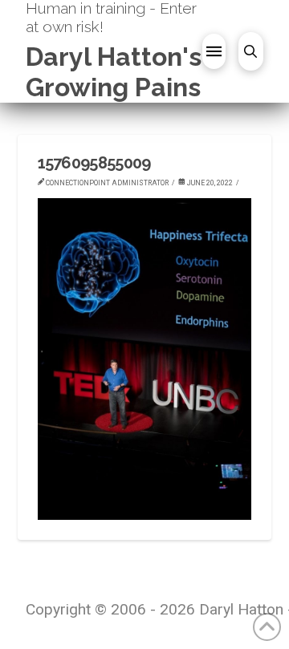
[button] (214, 51)
